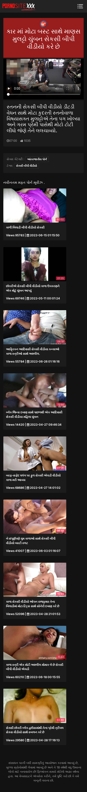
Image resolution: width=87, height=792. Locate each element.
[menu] (80, 6)
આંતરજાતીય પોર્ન (37, 159)
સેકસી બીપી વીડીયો (26, 165)
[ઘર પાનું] (19, 6)
